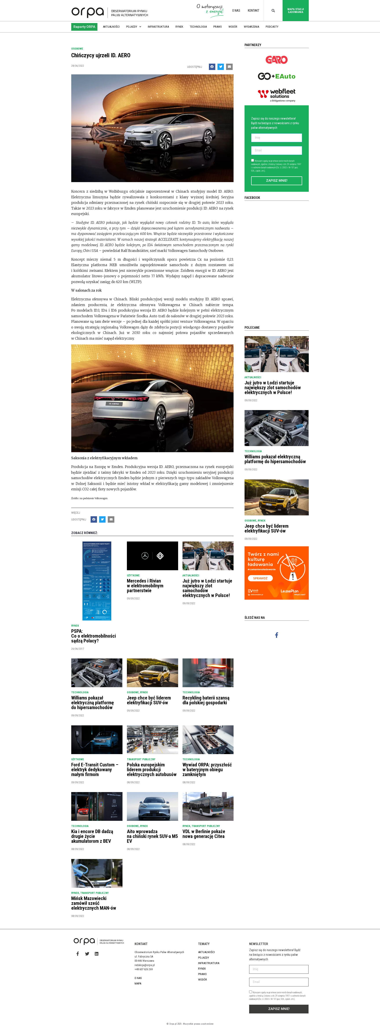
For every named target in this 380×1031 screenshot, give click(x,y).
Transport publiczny (141, 759)
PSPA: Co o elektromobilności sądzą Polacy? (93, 636)
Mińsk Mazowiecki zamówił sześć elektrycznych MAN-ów (93, 903)
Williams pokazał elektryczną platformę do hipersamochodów (92, 702)
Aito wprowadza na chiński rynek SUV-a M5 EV (152, 836)
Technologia (198, 26)
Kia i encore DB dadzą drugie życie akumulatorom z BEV (92, 836)
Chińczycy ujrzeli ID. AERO (100, 55)
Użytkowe (133, 575)
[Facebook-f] (276, 635)
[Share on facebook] (212, 67)
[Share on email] (229, 67)
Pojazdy (131, 26)
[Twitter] (87, 953)
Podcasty (272, 26)
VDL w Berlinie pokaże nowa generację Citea (204, 834)
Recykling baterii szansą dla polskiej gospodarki (206, 700)
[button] (84, 27)
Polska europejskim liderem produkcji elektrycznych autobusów (152, 769)
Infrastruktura (158, 26)
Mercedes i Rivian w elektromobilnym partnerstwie (145, 585)
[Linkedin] (96, 953)
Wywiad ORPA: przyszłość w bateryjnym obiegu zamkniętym (207, 769)
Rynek (179, 26)
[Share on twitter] (220, 67)
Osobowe (77, 48)
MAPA (138, 983)
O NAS (236, 10)
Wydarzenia (251, 26)
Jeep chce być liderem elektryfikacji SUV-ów (149, 700)
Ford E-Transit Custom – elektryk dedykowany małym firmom (94, 769)
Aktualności (111, 26)
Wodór (232, 26)
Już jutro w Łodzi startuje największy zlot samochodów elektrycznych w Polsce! (207, 588)
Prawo (217, 26)
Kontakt (253, 10)
